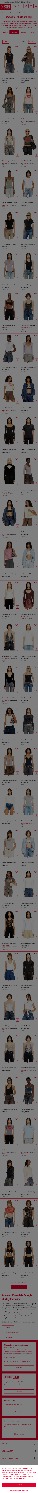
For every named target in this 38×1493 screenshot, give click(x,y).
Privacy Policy (9, 1478)
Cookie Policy (20, 1478)
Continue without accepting (19, 1490)
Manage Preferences (22, 1476)
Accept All (19, 1485)
